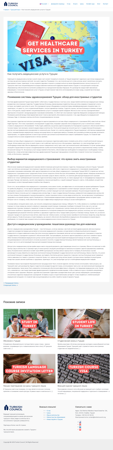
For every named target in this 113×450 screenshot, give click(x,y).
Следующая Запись (11, 285)
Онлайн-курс (90, 4)
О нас (68, 4)
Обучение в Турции (11, 341)
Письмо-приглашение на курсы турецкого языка (24, 386)
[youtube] (80, 429)
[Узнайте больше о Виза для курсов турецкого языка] (84, 368)
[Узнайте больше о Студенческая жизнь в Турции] (84, 323)
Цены (82, 4)
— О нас (48, 411)
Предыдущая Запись (11, 283)
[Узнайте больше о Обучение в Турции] (29, 323)
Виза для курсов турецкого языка (72, 386)
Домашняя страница (57, 4)
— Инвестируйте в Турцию (54, 419)
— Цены (48, 413)
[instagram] (80, 424)
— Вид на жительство (52, 415)
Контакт (105, 4)
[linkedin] (80, 427)
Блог (98, 4)
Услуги (75, 4)
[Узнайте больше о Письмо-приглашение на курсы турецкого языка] (29, 368)
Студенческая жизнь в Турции (71, 341)
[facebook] (80, 422)
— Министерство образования (55, 417)
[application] (47, 3)
